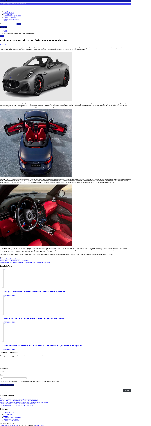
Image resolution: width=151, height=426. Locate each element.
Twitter (8, 259)
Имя (2, 371)
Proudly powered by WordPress (9, 425)
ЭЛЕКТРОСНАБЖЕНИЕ (11, 19)
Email (2, 375)
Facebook (3, 259)
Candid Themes (39, 425)
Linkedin (17, 259)
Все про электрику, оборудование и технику (13, 3)
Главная (5, 11)
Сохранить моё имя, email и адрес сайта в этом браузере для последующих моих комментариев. (30, 381)
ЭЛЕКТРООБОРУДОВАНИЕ (12, 16)
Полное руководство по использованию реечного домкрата (17, 403)
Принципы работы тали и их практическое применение (16, 405)
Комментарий (4, 368)
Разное (5, 20)
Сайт (1, 378)
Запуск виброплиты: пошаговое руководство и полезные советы (34, 318)
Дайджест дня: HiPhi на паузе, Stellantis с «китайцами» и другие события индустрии (25, 262)
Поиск (2, 388)
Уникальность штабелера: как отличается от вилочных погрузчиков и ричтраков (42, 345)
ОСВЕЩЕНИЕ (8, 14)
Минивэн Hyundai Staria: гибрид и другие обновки (15, 260)
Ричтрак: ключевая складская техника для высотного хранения (34, 291)
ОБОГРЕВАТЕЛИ (8, 13)
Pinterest (12, 259)
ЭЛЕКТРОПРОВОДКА (10, 17)
